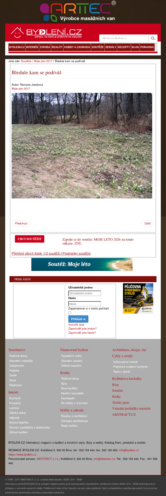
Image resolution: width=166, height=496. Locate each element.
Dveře (13, 375)
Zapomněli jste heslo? (82, 332)
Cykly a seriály (122, 355)
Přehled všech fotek (27, 253)
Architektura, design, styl (129, 349)
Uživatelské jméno (80, 287)
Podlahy (14, 370)
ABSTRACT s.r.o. (48, 459)
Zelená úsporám (71, 365)
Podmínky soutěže (76, 253)
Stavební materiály (21, 361)
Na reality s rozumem (74, 403)
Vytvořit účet (76, 324)
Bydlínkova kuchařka (126, 378)
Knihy (116, 396)
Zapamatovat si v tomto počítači (88, 308)
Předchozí (21, 223)
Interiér (13, 392)
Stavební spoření (72, 361)
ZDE (77, 243)
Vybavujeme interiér (125, 362)
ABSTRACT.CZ (124, 414)
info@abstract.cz (104, 459)
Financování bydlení (74, 349)
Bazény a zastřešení (74, 416)
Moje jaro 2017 (43, 61)
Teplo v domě (121, 371)
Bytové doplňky (19, 422)
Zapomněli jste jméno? (82, 328)
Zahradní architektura (74, 421)
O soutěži (52, 253)
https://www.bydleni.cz (22, 454)
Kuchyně (14, 398)
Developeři (67, 398)
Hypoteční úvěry (71, 356)
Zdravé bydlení (18, 432)
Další (148, 223)
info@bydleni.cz (129, 450)
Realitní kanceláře (72, 393)
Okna (12, 380)
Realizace (15, 385)
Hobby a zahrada (72, 410)
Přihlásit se (78, 319)
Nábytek (14, 417)
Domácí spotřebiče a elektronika (29, 427)
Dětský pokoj (17, 413)
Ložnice (14, 408)
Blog (115, 384)
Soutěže (26, 61)
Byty (64, 383)
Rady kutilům (69, 426)
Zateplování (16, 365)
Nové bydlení (69, 388)
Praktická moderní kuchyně (130, 366)
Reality (65, 372)
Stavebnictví (16, 349)
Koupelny (15, 403)
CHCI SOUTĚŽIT (30, 239)
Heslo (72, 298)
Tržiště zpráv (121, 402)
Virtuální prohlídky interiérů (131, 408)
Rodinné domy (18, 356)
